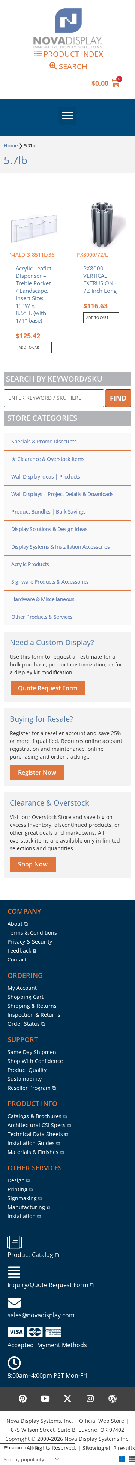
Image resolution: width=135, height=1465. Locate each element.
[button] (67, 116)
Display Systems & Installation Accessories (60, 546)
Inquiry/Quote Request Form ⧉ (51, 1285)
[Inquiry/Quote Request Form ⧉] (14, 1272)
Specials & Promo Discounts (43, 441)
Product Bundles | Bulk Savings (48, 511)
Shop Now (33, 864)
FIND (118, 397)
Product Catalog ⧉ (33, 1255)
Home (11, 145)
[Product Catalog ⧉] (14, 1242)
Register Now (37, 772)
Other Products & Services (42, 616)
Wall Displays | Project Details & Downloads (62, 494)
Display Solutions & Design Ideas (49, 529)
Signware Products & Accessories (50, 581)
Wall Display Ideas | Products (45, 476)
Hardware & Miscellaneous (42, 599)
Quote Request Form (48, 688)
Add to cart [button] (30, 347)
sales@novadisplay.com (41, 1315)
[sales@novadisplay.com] (14, 1302)
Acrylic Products (30, 564)
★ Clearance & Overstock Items (48, 458)
